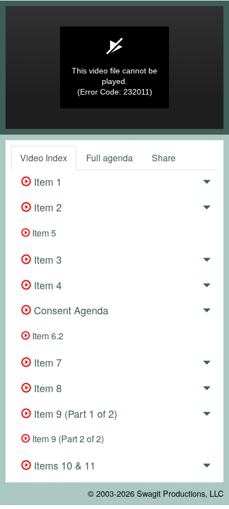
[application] (114, 67)
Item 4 (46, 285)
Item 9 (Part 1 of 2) (74, 413)
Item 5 (43, 232)
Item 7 (46, 362)
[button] (207, 183)
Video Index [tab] (43, 157)
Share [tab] (164, 157)
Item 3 (46, 259)
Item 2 (46, 207)
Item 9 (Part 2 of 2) (67, 438)
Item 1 (46, 181)
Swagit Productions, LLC (180, 493)
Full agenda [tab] (109, 157)
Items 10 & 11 (63, 465)
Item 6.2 (46, 335)
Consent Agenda (69, 310)
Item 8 (46, 387)
